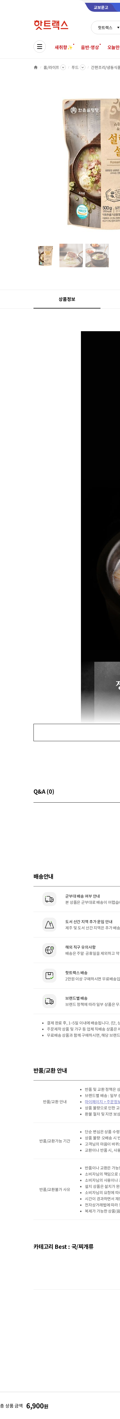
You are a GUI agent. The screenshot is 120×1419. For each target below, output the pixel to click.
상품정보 (67, 299)
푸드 (75, 67)
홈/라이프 (51, 67)
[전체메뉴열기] (39, 46)
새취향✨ (64, 47)
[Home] (35, 67)
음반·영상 (90, 47)
